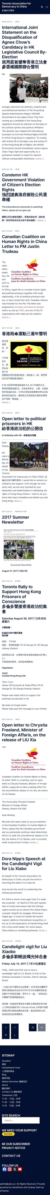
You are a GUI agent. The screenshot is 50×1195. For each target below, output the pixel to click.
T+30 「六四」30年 (11, 1102)
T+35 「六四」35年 (11, 1098)
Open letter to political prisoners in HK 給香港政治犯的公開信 (24, 423)
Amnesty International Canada (29, 307)
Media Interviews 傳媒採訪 (14, 1081)
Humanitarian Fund (11, 1067)
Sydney (31, 1187)
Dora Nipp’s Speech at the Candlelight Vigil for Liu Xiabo (23, 863)
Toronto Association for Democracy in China (16, 5)
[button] (42, 7)
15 (33, 1027)
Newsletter (21, 512)
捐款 (4, 1064)
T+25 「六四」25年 (11, 1105)
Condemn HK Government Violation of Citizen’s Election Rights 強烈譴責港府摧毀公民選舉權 (24, 187)
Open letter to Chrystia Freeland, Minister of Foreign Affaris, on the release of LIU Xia (24, 732)
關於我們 (6, 1088)
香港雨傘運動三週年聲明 (24, 333)
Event (18, 581)
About (5, 1085)
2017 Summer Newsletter (15, 520)
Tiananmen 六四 (9, 1095)
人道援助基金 (8, 1071)
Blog (4, 1074)
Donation (6, 1061)
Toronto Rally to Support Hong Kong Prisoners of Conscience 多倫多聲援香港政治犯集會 (24, 599)
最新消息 (6, 1078)
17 (6, 1035)
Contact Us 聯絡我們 (12, 1091)
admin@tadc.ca (7, 1184)
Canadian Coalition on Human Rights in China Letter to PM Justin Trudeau (24, 244)
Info (17, 22)
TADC (21, 310)
